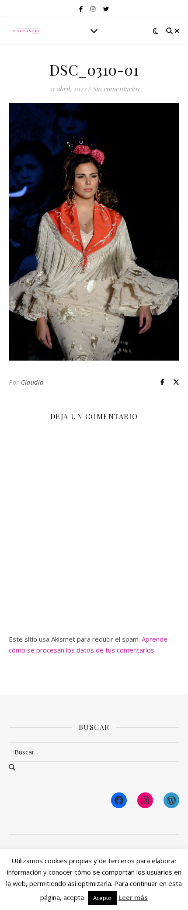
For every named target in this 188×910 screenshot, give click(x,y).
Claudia (32, 382)
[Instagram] (145, 800)
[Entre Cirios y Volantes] (26, 30)
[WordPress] (171, 800)
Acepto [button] (102, 898)
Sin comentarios (115, 88)
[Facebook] (119, 800)
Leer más (133, 897)
